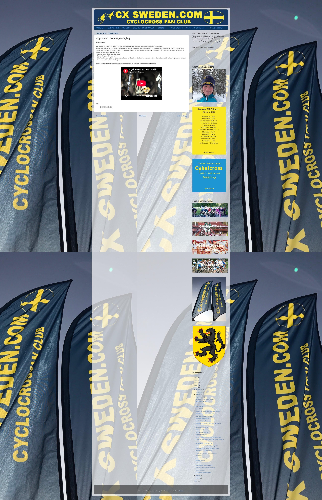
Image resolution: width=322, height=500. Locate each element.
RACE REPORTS (176, 28)
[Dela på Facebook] (108, 107)
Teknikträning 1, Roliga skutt (204, 450)
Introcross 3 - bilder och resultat (205, 399)
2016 (196, 377)
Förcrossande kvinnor (202, 432)
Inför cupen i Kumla (201, 401)
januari (198, 478)
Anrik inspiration (200, 470)
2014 (196, 382)
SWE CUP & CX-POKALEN (143, 28)
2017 (196, 375)
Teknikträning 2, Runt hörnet (204, 443)
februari (198, 475)
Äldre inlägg (182, 116)
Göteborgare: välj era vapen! (204, 465)
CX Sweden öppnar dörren (203, 472)
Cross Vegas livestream (202, 418)
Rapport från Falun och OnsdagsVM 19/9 (208, 411)
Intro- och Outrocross (202, 427)
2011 (196, 481)
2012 (196, 387)
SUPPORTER (113, 28)
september (199, 397)
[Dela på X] (106, 107)
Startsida (142, 116)
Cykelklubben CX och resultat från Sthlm (207, 448)
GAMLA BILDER (216, 28)
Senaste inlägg (102, 116)
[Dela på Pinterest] (111, 107)
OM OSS (125, 28)
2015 (196, 380)
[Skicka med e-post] (101, 107)
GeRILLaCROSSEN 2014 (196, 28)
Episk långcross (200, 460)
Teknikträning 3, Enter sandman (205, 421)
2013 (196, 385)
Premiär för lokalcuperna (203, 458)
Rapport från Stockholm (202, 429)
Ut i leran (198, 463)
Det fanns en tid (200, 404)
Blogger (181, 491)
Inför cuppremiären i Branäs (204, 416)
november (199, 392)
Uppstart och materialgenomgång (205, 467)
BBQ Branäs (199, 406)
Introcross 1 (199, 455)
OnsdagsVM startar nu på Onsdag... (206, 453)
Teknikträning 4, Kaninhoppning (205, 413)
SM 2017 (161, 28)
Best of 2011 (199, 409)
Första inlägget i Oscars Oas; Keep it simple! (208, 437)
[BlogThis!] (103, 107)
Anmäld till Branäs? (201, 434)
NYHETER (100, 28)
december (199, 389)
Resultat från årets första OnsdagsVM (206, 446)
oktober (198, 394)
